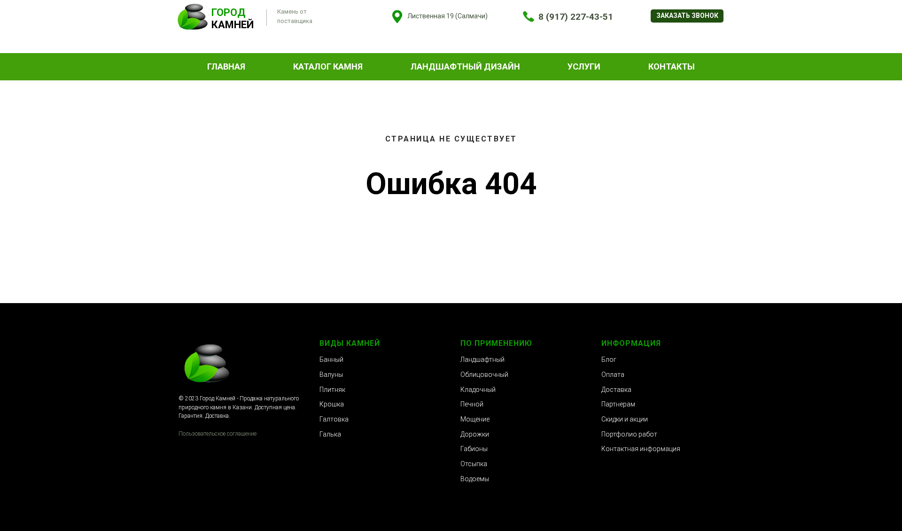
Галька (330, 434)
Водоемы (474, 479)
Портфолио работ (629, 434)
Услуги (584, 66)
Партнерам (618, 404)
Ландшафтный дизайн (465, 66)
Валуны (331, 374)
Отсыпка (473, 464)
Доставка (616, 389)
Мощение (475, 419)
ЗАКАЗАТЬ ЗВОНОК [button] (687, 15)
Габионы (474, 449)
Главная (226, 66)
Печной (471, 404)
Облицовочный (484, 374)
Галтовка (334, 419)
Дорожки (474, 434)
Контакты (671, 66)
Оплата (612, 374)
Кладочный (478, 389)
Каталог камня (328, 66)
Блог (608, 359)
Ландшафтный (482, 359)
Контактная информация (640, 449)
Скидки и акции (624, 419)
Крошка (331, 404)
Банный (331, 359)
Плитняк (332, 389)
